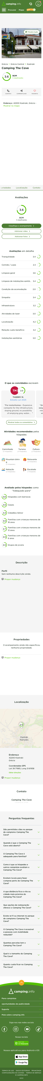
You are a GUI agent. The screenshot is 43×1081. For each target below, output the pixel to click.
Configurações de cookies (13, 1073)
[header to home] (11, 4)
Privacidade (36, 1070)
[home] (21, 991)
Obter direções (15, 772)
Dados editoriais (23, 1070)
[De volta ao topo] (21, 982)
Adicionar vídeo (21, 231)
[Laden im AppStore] (21, 1056)
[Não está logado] (38, 4)
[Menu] (4, 10)
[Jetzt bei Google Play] (21, 1062)
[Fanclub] (31, 9)
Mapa (21, 10)
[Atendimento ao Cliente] (30, 4)
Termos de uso (8, 1070)
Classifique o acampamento (20, 226)
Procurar (12, 10)
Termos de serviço (33, 1073)
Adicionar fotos (21, 236)
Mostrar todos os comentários (20, 422)
